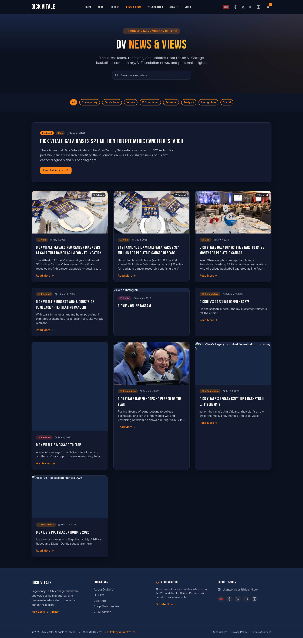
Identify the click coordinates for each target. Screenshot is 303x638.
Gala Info (100, 600)
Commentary (89, 102)
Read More (43, 275)
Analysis (189, 102)
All (73, 102)
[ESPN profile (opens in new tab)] (226, 7)
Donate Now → (166, 604)
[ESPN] (221, 599)
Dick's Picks (112, 102)
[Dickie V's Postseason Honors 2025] (70, 497)
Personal (171, 102)
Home (88, 7)
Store (187, 7)
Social (227, 102)
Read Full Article (53, 170)
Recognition (208, 102)
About (101, 7)
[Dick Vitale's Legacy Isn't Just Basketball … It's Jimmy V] (233, 363)
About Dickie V (103, 589)
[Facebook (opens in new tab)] (235, 7)
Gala (172, 7)
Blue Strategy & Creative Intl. (119, 631)
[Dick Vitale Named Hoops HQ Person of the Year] (152, 363)
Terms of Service (261, 631)
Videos (130, 102)
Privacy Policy (239, 631)
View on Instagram (126, 290)
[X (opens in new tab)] (243, 7)
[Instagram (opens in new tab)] (258, 7)
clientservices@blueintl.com (241, 589)
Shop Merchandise (106, 606)
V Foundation (155, 7)
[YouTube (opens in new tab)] (251, 7)
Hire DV (115, 7)
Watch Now (43, 463)
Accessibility (220, 631)
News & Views (133, 7)
